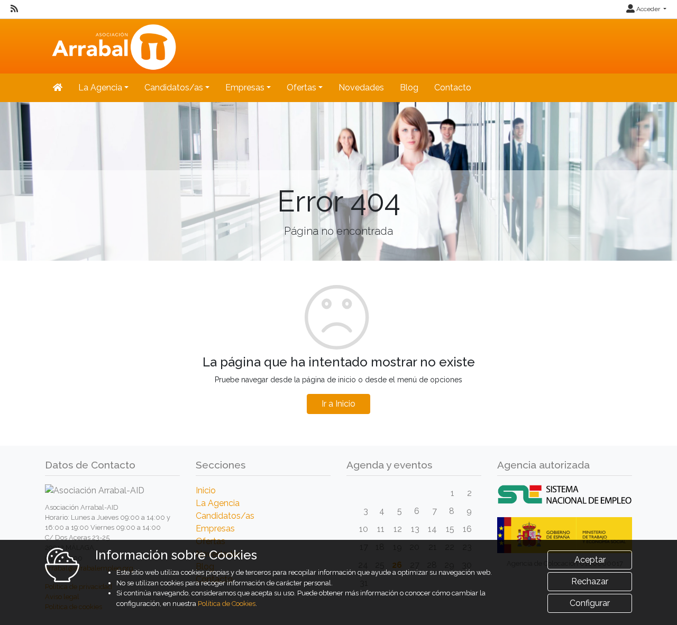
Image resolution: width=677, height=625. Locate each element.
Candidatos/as (225, 516)
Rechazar (589, 581)
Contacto (452, 87)
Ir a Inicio (338, 404)
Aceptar (590, 560)
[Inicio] (112, 45)
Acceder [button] (648, 9)
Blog (409, 87)
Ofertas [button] (301, 87)
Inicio (206, 490)
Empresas (215, 528)
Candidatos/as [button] (173, 87)
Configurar (590, 603)
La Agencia (218, 503)
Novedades (361, 87)
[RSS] (14, 9)
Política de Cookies (226, 604)
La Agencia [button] (100, 87)
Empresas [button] (244, 87)
